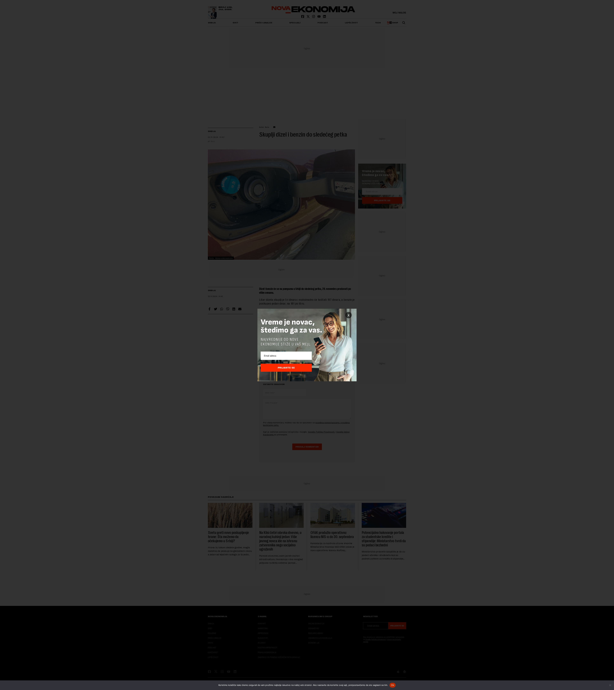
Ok (392, 685)
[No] (610, 685)
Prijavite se (286, 367)
